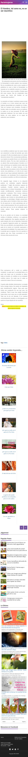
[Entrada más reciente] (25, 527)
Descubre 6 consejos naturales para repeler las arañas (16, 580)
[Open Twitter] (13, 749)
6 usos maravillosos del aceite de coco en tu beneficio (16, 562)
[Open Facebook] (10, 749)
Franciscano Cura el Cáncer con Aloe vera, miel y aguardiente (16, 543)
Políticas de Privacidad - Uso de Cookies (21, 738)
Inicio (14, 721)
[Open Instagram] (15, 749)
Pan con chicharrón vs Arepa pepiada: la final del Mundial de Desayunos (14, 626)
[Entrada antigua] (21, 527)
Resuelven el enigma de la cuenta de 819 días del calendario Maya (17, 555)
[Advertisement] (14, 27)
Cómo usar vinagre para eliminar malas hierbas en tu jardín (16, 574)
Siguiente (24, 721)
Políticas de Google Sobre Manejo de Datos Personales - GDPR (7, 744)
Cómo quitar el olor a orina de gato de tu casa (16, 593)
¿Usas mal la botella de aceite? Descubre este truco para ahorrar (17, 549)
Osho (5, 343)
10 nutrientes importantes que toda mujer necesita (16, 586)
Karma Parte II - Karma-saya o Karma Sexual (15, 568)
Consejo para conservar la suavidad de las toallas (14, 599)
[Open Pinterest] (18, 749)
